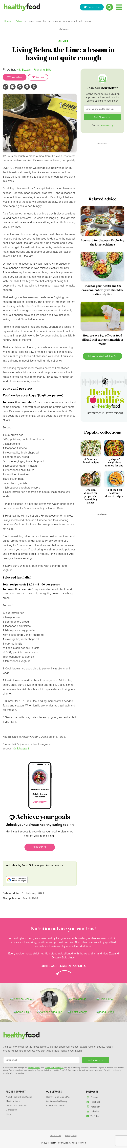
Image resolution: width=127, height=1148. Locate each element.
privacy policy (106, 125)
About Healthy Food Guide (19, 1097)
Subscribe (94, 7)
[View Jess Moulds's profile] (77, 999)
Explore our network (56, 1105)
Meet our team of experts (63, 966)
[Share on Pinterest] (20, 87)
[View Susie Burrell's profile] (105, 999)
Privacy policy (71, 1135)
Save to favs (16, 77)
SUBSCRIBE (40, 847)
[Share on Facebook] (27, 87)
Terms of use (55, 1135)
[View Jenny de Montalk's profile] (22, 999)
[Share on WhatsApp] (34, 87)
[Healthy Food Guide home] (21, 1035)
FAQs (8, 1114)
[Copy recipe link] (5, 87)
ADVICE (63, 41)
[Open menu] (119, 7)
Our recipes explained (16, 1105)
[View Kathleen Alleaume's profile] (49, 1012)
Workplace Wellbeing (56, 1101)
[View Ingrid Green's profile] (105, 1012)
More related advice (100, 356)
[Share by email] (13, 87)
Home (7, 21)
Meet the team (13, 1101)
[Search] (109, 7)
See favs (39, 77)
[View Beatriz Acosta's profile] (77, 1012)
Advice (19, 21)
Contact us (11, 1109)
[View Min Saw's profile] (49, 999)
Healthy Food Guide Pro (58, 1097)
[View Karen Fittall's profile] (22, 1012)
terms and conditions (54, 1067)
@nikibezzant (21, 748)
